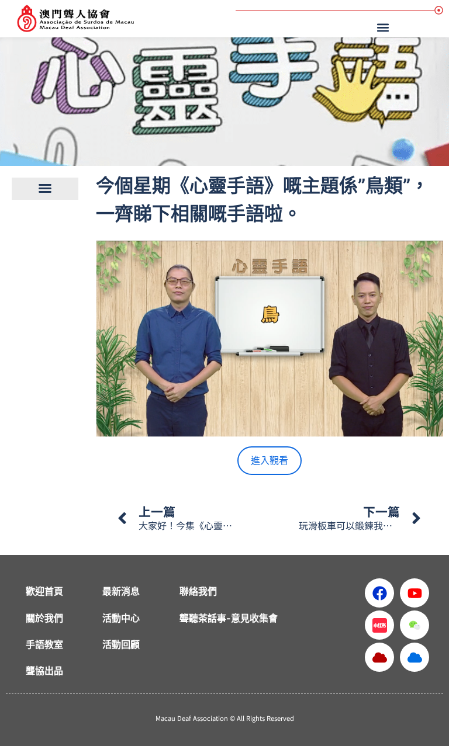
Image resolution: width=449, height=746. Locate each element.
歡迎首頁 (44, 591)
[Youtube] (414, 593)
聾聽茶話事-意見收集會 (228, 618)
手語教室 (44, 644)
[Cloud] (379, 657)
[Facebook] (379, 593)
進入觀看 (269, 460)
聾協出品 (44, 670)
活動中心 (121, 618)
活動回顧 (121, 644)
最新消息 (121, 591)
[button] (385, 27)
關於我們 (44, 618)
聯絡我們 (198, 591)
